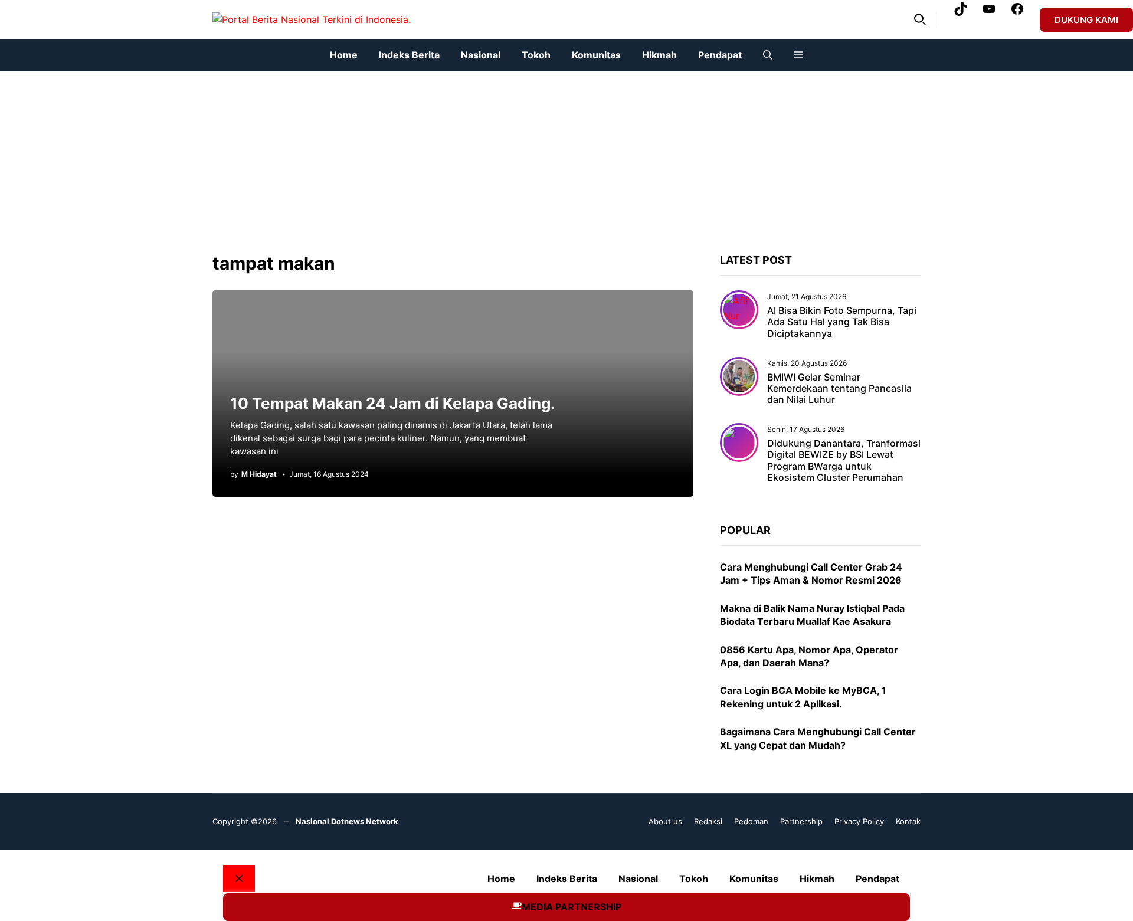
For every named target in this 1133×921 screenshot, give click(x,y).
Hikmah (659, 55)
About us (665, 821)
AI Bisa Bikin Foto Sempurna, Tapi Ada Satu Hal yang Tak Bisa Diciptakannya (841, 321)
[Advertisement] (354, 154)
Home (344, 55)
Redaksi (708, 821)
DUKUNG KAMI (1086, 19)
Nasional (480, 55)
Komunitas (596, 55)
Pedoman (751, 821)
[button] (920, 19)
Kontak (908, 821)
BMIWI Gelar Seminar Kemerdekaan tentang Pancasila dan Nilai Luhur (839, 388)
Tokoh (536, 55)
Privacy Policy (859, 821)
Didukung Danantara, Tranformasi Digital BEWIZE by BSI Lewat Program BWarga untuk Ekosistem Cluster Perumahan (844, 460)
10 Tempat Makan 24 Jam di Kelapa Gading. (392, 403)
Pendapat (720, 55)
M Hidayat (259, 474)
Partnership (801, 821)
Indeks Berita (409, 55)
